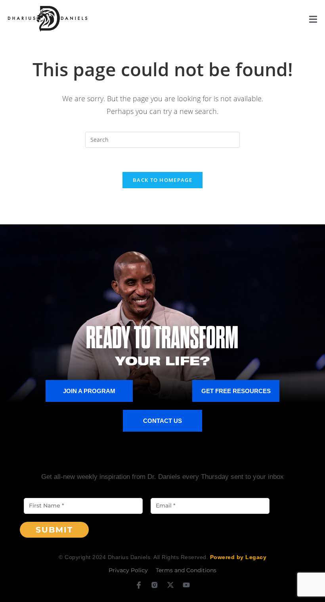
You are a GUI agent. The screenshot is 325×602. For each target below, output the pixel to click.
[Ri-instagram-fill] (154, 585)
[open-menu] (313, 21)
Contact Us (162, 420)
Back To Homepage (162, 179)
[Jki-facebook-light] (138, 585)
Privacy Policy (128, 570)
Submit (54, 529)
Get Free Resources (236, 391)
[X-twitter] (171, 585)
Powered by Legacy (238, 557)
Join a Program (89, 391)
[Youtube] (186, 585)
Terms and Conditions (186, 570)
